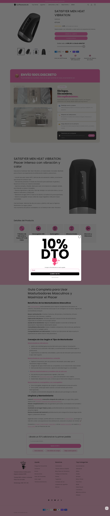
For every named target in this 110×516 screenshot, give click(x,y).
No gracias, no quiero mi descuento (55, 277)
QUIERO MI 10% (55, 274)
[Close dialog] (79, 237)
